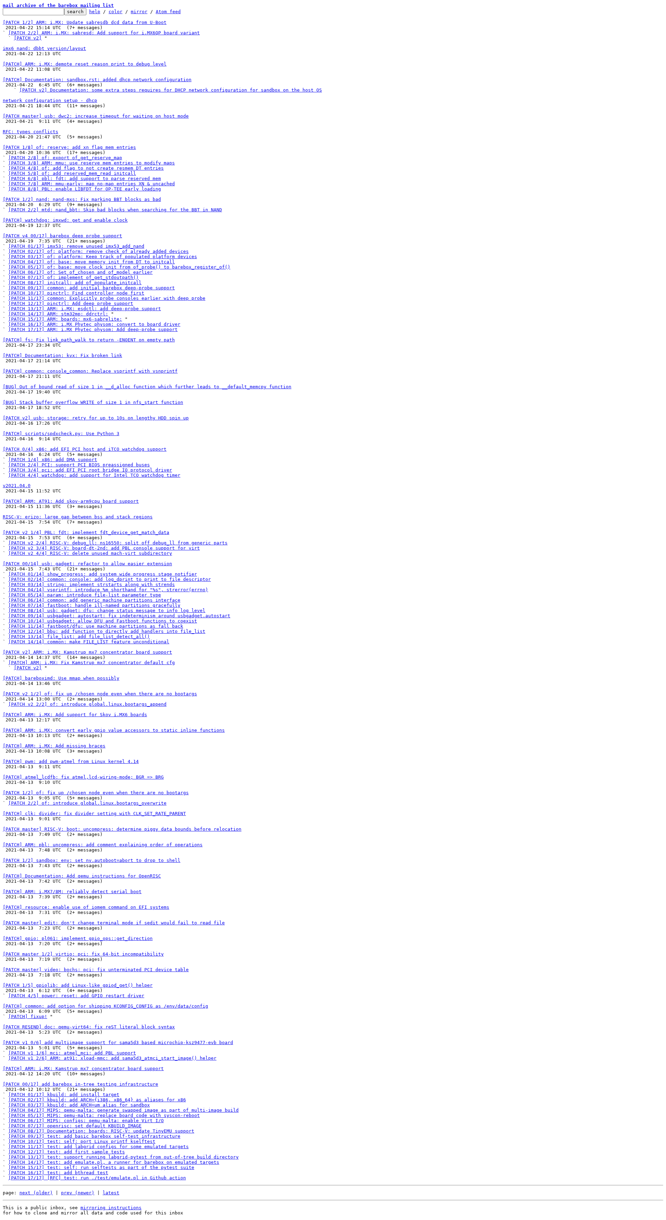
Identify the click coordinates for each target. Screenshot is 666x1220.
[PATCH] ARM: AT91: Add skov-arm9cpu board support (71, 501)
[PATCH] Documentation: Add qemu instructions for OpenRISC (82, 876)
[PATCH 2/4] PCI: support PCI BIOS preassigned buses (79, 464)
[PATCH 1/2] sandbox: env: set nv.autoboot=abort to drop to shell (91, 860)
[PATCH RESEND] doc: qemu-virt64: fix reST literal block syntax (89, 1027)
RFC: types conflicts (30, 131)
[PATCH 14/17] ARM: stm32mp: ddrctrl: (58, 313)
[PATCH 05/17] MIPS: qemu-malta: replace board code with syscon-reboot (104, 1115)
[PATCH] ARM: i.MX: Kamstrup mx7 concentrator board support (83, 1068)
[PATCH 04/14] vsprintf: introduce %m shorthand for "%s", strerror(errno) (108, 589)
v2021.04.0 (17, 485)
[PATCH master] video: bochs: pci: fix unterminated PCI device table (96, 969)
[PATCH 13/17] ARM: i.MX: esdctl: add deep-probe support (84, 308)
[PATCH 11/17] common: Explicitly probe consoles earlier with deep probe (106, 298)
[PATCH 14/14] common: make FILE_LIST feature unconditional (88, 641)
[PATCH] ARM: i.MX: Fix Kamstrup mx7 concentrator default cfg (91, 662)
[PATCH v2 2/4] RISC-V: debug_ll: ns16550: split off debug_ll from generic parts (118, 542)
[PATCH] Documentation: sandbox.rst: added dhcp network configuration (97, 79)
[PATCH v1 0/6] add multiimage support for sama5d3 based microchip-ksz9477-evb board (118, 1042)
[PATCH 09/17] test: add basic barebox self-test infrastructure (94, 1136)
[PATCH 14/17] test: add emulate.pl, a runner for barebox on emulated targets (113, 1162)
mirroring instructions (111, 1207)
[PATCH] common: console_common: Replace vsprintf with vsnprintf (90, 371)
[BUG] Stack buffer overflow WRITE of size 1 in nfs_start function (93, 402)
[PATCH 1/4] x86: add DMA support (52, 459)
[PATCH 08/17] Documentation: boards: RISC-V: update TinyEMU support (101, 1131)
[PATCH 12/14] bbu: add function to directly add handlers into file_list (106, 631)
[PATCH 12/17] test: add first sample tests (66, 1151)
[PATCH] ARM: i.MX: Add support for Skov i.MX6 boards (75, 714)
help (94, 11)
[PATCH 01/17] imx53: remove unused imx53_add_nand (76, 246)
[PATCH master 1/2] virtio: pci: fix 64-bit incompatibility (83, 954)
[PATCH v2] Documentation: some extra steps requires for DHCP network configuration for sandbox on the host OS (170, 90)
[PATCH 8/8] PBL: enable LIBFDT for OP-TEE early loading (84, 189)
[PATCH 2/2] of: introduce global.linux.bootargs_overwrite (87, 803)
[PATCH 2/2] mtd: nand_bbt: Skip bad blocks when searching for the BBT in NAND (115, 209)
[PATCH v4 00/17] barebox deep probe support (62, 235)
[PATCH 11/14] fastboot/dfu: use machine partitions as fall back (95, 626)
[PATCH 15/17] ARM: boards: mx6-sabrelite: (65, 319)
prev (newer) (77, 1192)
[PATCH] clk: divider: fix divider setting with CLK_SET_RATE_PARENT (94, 813)
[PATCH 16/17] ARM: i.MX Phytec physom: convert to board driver (94, 324)
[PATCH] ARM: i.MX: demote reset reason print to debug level (84, 64)
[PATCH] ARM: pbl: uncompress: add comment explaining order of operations (103, 844)
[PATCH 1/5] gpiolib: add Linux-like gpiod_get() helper (78, 985)
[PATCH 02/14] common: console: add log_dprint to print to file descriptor (109, 579)
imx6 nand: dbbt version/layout (44, 48)
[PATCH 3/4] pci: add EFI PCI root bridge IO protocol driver (90, 470)
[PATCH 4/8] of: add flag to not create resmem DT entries (86, 168)
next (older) (36, 1192)
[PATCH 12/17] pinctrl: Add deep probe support (70, 303)
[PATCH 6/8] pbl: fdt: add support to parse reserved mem (84, 178)
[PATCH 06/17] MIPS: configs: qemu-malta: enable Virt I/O (86, 1120)
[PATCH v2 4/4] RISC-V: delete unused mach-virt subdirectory (90, 553)
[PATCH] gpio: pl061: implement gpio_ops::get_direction (78, 938)
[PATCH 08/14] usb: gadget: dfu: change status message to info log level (106, 610)
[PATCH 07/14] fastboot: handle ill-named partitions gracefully (94, 605)
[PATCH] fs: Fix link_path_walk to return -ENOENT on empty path (89, 339)
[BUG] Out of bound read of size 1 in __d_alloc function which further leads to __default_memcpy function (147, 386)
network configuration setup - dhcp (50, 100)
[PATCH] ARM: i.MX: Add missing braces (54, 745)
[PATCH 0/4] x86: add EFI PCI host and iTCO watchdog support (84, 449)
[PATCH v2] (28, 38)
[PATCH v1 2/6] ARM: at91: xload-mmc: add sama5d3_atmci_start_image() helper (112, 1058)
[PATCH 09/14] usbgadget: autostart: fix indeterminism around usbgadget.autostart (119, 615)
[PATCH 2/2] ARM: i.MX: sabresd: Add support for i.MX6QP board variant (104, 32)
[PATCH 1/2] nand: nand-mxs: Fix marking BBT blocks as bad (82, 199)
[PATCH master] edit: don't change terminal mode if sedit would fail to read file (114, 922)
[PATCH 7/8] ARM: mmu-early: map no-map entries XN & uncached (91, 183)
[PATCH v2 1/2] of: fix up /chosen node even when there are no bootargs (100, 693)
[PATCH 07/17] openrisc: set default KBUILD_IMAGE (75, 1125)
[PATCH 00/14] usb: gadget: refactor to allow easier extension (87, 563)
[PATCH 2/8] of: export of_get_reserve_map (65, 157)
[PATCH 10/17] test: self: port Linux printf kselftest (81, 1141)
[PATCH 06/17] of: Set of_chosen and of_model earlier (80, 272)
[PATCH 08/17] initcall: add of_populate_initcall (75, 282)
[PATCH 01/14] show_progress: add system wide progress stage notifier (102, 574)
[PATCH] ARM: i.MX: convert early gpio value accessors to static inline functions (114, 730)
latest (111, 1192)
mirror (139, 11)
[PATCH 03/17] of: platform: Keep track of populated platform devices (102, 256)
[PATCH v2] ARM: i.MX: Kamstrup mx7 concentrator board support (87, 652)
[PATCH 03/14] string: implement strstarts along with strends (91, 584)
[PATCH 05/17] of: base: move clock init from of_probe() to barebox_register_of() (119, 267)
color (115, 11)
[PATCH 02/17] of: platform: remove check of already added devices (98, 251)
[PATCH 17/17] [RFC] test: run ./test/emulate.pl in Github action (97, 1177)
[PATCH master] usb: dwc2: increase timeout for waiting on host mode (96, 116)
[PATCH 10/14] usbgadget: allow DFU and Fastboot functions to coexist (102, 621)
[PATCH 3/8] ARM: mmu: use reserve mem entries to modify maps (91, 163)
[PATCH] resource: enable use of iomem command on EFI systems (86, 907)
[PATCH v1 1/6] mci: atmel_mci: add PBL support (72, 1053)
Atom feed (168, 11)
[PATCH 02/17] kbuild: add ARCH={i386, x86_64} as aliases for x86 (97, 1099)
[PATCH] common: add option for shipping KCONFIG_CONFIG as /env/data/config (105, 1006)
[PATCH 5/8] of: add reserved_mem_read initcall (72, 173)
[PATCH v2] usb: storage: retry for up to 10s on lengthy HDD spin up (96, 418)
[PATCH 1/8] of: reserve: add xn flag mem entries (69, 147)
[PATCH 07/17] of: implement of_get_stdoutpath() (73, 277)
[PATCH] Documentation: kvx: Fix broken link (62, 355)
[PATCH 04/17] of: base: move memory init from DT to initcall (91, 261)
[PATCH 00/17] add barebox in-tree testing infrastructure (80, 1084)
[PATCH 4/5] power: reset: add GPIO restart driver (76, 995)
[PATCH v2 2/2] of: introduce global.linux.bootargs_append (87, 704)
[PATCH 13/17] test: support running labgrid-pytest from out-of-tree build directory (123, 1157)
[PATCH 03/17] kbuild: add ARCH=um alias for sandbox (79, 1105)
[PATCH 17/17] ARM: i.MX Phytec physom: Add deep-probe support (93, 329)
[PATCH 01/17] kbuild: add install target (63, 1094)
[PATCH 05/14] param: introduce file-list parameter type (84, 595)
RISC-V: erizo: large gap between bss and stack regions (78, 516)
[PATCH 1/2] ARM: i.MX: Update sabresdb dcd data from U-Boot (84, 22)
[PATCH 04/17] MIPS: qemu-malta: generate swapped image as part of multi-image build (123, 1110)
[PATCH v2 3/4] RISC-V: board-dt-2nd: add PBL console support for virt (104, 548)
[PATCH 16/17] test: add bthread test (58, 1172)
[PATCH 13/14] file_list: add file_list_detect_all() (79, 636)
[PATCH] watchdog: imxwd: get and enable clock (65, 220)
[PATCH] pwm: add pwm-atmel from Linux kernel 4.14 (71, 761)
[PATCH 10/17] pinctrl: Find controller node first (76, 293)
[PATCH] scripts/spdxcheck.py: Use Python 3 (61, 433)
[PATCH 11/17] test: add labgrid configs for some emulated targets (98, 1146)
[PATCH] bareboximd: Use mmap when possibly (61, 678)
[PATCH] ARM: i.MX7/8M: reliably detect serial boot (72, 891)
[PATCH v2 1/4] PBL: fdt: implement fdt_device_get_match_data (86, 532)
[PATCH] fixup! (27, 1016)
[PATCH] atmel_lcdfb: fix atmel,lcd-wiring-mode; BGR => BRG (83, 777)
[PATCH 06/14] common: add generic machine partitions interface (94, 600)
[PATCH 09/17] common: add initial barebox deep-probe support (91, 287)
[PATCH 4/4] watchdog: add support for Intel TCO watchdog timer (94, 475)
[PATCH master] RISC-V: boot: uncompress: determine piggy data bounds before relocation (122, 829)
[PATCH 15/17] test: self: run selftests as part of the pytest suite (101, 1167)
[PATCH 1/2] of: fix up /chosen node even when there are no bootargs (96, 792)
